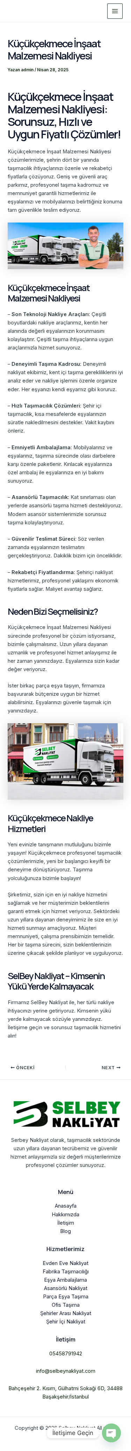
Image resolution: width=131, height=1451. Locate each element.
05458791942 (65, 1354)
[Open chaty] (111, 1433)
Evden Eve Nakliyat (65, 1263)
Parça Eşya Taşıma (65, 1296)
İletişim (65, 1223)
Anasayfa (66, 1206)
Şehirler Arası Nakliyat (65, 1313)
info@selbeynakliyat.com (65, 1371)
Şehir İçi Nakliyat (65, 1322)
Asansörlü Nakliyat (65, 1288)
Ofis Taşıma (66, 1305)
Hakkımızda (65, 1214)
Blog (65, 1231)
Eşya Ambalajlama (65, 1280)
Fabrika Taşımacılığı (66, 1271)
